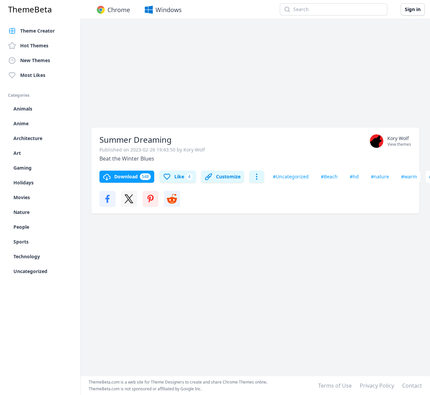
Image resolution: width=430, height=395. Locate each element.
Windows (169, 10)
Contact (412, 385)
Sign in (413, 9)
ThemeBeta (30, 9)
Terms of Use (335, 385)
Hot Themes (34, 45)
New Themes (35, 60)
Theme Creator (37, 31)
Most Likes (32, 75)
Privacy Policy (377, 385)
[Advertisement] (255, 77)
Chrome (119, 10)
